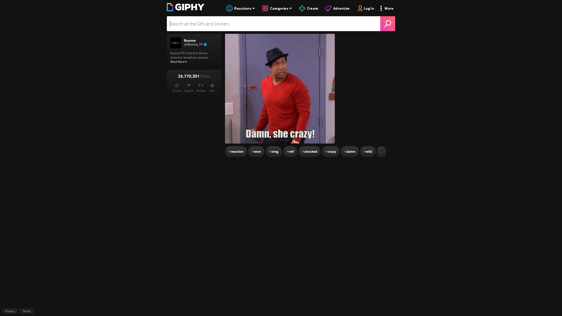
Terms (27, 311)
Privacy (9, 311)
